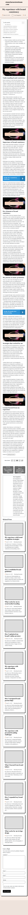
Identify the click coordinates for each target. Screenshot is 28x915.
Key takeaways (8, 24)
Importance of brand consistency (10, 27)
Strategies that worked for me (9, 32)
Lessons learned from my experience (11, 34)
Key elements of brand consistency (11, 29)
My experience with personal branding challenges (11, 732)
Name (4, 870)
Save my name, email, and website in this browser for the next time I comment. (13, 887)
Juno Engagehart (17, 15)
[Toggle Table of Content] (22, 23)
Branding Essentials (11, 454)
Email (4, 875)
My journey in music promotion (10, 31)
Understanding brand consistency (10, 26)
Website (4, 880)
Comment (5, 854)
